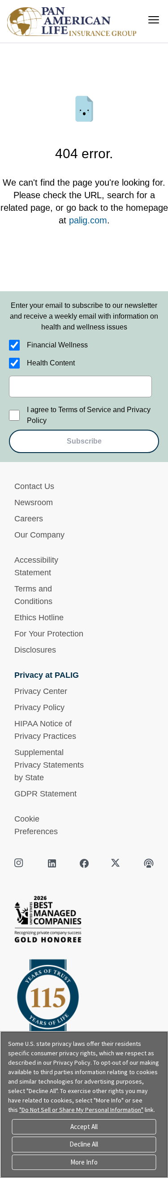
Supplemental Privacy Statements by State (49, 765)
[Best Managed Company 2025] (84, 921)
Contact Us (34, 486)
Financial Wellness (57, 345)
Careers (28, 518)
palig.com (88, 220)
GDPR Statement (45, 793)
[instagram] (19, 863)
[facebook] (84, 863)
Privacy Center (40, 691)
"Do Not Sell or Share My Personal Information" (81, 1110)
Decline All (83, 1144)
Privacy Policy (39, 707)
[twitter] (116, 863)
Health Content (51, 363)
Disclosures (35, 649)
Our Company (39, 534)
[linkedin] (52, 863)
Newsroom (33, 502)
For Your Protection (48, 633)
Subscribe (84, 441)
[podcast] (148, 863)
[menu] (153, 20)
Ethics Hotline (39, 617)
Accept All (84, 1126)
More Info (84, 1162)
